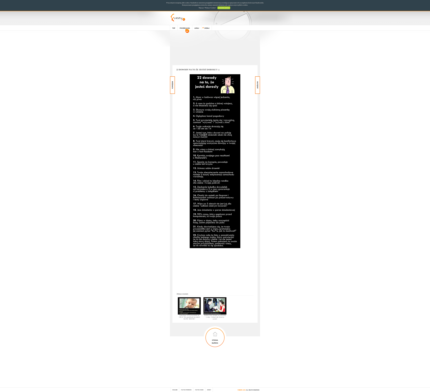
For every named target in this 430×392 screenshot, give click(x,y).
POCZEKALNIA (185, 28)
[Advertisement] (215, 48)
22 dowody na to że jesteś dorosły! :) (197, 70)
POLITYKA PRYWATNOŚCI (186, 390)
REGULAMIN (174, 390)
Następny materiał (257, 78)
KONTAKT (209, 390)
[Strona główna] (178, 21)
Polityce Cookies (210, 8)
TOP (173, 27)
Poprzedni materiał (172, 78)
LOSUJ (197, 27)
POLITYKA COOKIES (199, 390)
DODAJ (206, 27)
